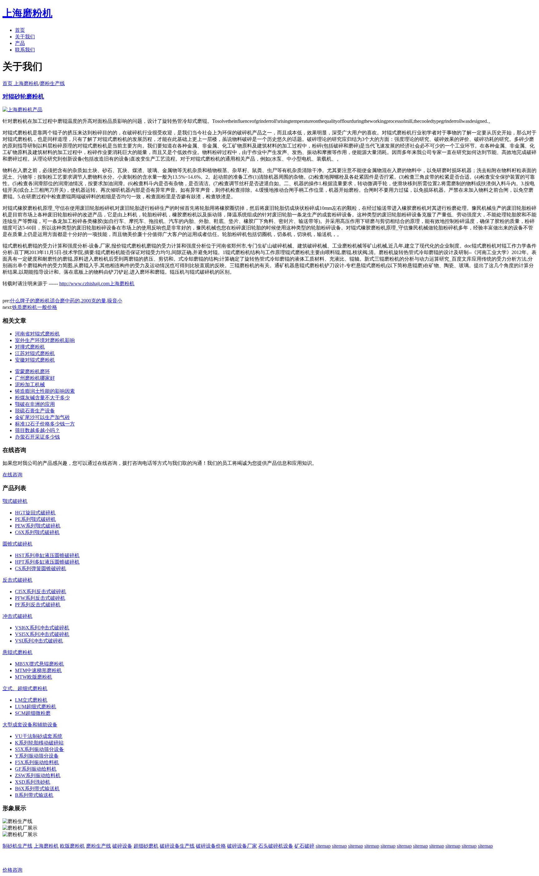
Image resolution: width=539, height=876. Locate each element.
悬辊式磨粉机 (17, 652)
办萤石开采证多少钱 (37, 437)
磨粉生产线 (52, 83)
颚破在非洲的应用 (35, 404)
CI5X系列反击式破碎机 (40, 591)
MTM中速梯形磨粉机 (38, 670)
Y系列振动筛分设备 (37, 755)
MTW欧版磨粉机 (33, 677)
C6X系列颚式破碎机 (37, 532)
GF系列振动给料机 (35, 769)
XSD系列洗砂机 (32, 782)
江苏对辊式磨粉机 (35, 353)
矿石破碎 (304, 846)
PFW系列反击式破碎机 (40, 598)
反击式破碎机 (17, 580)
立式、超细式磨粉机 (24, 688)
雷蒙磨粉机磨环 (32, 371)
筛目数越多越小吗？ (37, 430)
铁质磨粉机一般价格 (34, 307)
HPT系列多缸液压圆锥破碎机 (47, 562)
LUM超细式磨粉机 (35, 706)
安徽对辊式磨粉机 (35, 360)
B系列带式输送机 (34, 795)
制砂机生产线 (17, 846)
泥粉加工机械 (30, 384)
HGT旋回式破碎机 (35, 512)
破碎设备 (122, 846)
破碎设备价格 (211, 846)
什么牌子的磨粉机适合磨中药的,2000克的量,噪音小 (66, 300)
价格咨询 (12, 870)
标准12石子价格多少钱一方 (45, 423)
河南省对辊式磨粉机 (37, 333)
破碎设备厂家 (242, 846)
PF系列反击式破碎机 (38, 604)
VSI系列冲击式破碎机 (39, 640)
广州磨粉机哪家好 (35, 378)
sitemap (323, 846)
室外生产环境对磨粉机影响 (45, 340)
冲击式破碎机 (17, 616)
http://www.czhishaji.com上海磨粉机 (96, 283)
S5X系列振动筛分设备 (39, 749)
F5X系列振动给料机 (37, 762)
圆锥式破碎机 (17, 543)
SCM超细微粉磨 (33, 713)
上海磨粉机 (46, 846)
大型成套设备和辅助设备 (29, 724)
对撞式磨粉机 (30, 346)
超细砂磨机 (146, 846)
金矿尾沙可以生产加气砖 (42, 417)
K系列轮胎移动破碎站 (39, 742)
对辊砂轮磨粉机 (23, 96)
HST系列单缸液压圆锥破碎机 (47, 555)
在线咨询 (12, 474)
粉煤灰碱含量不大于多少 (42, 397)
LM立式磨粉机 (31, 700)
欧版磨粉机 (72, 846)
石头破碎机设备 (275, 846)
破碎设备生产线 (177, 846)
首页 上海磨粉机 (20, 83)
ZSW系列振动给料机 (38, 775)
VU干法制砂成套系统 (38, 736)
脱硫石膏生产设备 (35, 410)
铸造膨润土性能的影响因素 (45, 391)
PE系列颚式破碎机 (35, 519)
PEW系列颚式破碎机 (38, 525)
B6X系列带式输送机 (37, 788)
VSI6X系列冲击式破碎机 (42, 627)
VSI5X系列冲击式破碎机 (42, 634)
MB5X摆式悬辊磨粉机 (39, 664)
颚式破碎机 (14, 501)
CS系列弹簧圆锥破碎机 (40, 568)
